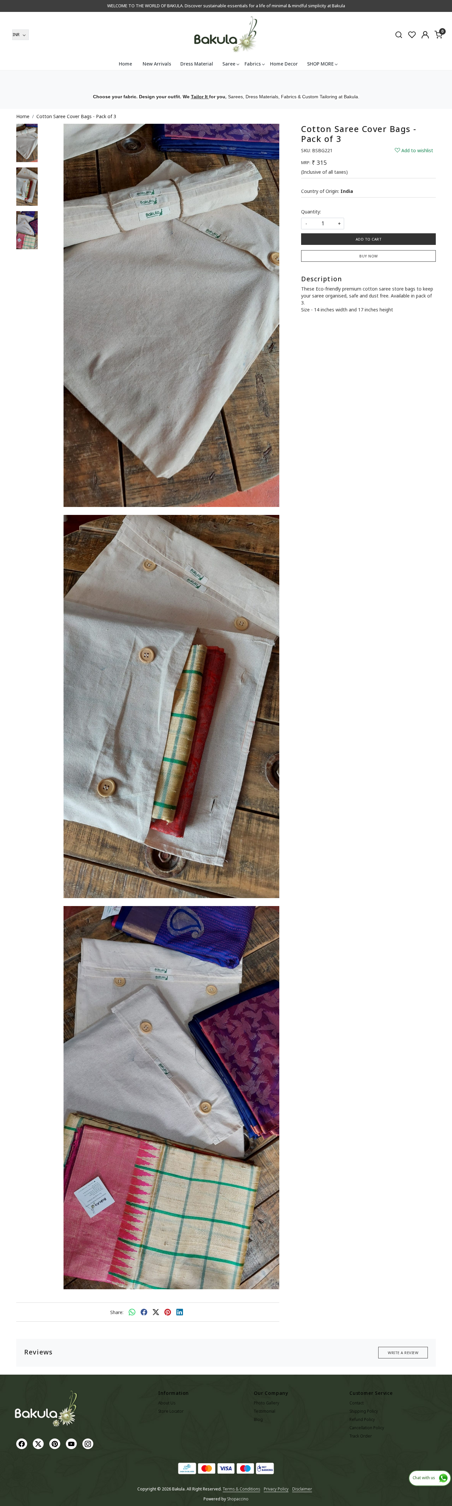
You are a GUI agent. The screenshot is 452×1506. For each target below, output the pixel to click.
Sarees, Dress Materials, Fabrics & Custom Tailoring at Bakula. (293, 96)
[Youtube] (72, 1443)
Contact (356, 1403)
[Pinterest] (55, 1443)
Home (125, 64)
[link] (398, 34)
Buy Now (368, 255)
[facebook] (144, 1312)
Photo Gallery (266, 1403)
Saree (228, 64)
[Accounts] (425, 35)
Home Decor (284, 64)
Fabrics (253, 64)
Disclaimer (302, 1489)
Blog (258, 1419)
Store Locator (171, 1411)
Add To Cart (369, 239)
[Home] (226, 34)
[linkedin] (180, 1312)
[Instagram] (88, 1443)
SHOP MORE (320, 64)
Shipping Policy (363, 1411)
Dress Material (196, 64)
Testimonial (264, 1411)
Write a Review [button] (403, 1352)
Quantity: (311, 211)
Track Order (360, 1436)
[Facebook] (22, 1443)
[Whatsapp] (132, 1312)
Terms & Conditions (241, 1489)
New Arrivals (157, 64)
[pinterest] (168, 1312)
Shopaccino (238, 1499)
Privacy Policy (276, 1489)
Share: (116, 1312)
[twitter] (156, 1312)
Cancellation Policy (366, 1428)
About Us (166, 1403)
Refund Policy (362, 1419)
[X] (39, 1443)
